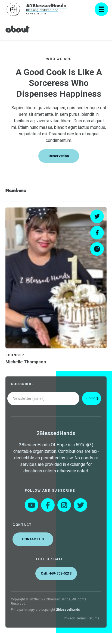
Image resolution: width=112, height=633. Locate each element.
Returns (93, 618)
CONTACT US (33, 539)
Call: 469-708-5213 (56, 573)
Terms (81, 618)
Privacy (69, 618)
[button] (101, 9)
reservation (59, 156)
